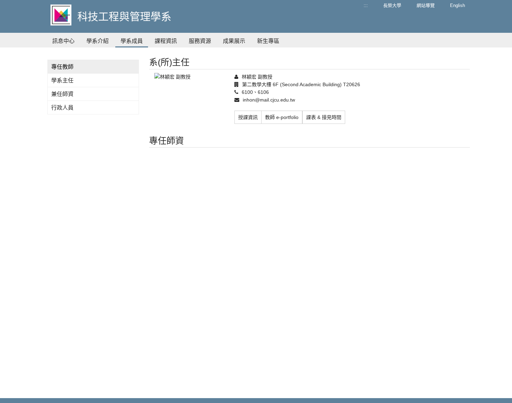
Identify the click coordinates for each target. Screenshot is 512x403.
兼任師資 (62, 94)
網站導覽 (426, 5)
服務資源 (200, 41)
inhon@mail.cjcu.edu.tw (269, 100)
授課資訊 (248, 117)
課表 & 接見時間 (323, 117)
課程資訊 (166, 41)
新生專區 (268, 41)
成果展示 (234, 41)
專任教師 (62, 67)
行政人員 (62, 108)
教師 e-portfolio (281, 117)
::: (366, 5)
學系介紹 (97, 41)
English (457, 5)
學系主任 (62, 80)
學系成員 (132, 41)
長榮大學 (392, 5)
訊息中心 (63, 41)
